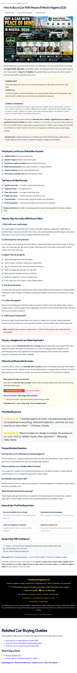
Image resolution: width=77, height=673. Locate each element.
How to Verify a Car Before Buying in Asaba (21, 658)
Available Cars (27, 598)
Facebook (32, 594)
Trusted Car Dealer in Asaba (56, 557)
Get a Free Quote (10, 395)
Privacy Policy (33, 601)
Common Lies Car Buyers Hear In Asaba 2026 (22, 646)
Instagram (24, 594)
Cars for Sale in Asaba (37, 557)
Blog (8, 3)
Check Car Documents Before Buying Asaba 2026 (24, 643)
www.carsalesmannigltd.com (19, 551)
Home (4, 3)
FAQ (53, 598)
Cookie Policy (43, 601)
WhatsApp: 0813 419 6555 (27, 395)
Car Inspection (38, 598)
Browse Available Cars (14, 391)
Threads (45, 594)
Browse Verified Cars (13, 656)
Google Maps (54, 594)
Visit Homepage (33, 390)
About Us (47, 598)
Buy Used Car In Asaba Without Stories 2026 (22, 640)
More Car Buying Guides (19, 557)
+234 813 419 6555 (31, 590)
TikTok (39, 594)
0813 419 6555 (21, 549)
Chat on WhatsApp (48, 590)
